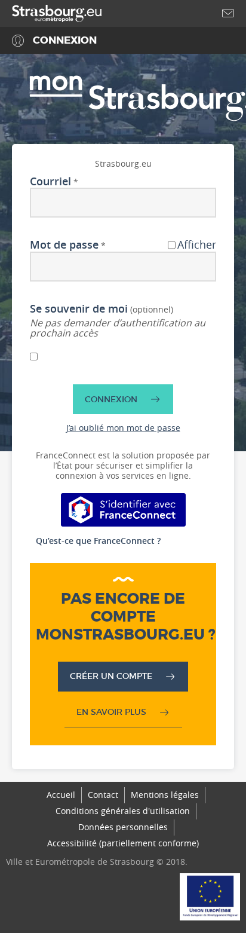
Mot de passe (64, 245)
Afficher (196, 245)
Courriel (50, 181)
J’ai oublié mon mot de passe (123, 427)
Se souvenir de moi (79, 309)
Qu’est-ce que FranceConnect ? (98, 540)
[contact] (228, 13)
